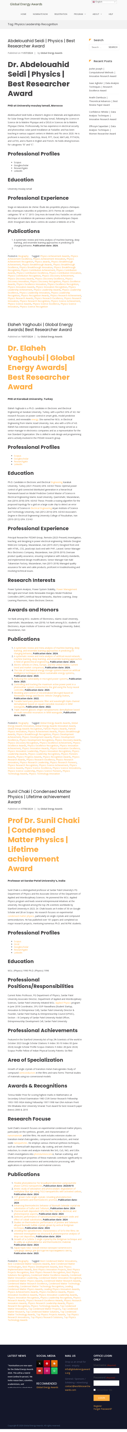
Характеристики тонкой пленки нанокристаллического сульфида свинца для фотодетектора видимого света (43, 1249)
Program (78, 14)
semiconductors (27, 1072)
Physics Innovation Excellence (65, 748)
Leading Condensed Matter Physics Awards (40, 1288)
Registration (61, 14)
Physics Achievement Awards (54, 256)
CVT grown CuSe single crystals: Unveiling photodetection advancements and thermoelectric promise (42, 1198)
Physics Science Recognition (34, 306)
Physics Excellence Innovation (31, 284)
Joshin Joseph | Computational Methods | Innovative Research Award (102, 72)
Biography (23, 256)
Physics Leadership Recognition (44, 753)
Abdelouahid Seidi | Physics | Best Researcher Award (41, 43)
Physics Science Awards (19, 303)
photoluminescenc (43, 1154)
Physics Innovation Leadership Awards (58, 1294)
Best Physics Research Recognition (47, 1272)
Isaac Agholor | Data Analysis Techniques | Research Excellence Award (104, 87)
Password (104, 1377)
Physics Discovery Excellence (49, 278)
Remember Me (104, 1389)
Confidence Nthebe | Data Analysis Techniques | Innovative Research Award (102, 115)
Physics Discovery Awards (21, 278)
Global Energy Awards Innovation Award (55, 725)
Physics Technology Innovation (44, 773)
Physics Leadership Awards (47, 289)
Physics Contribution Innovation (65, 272)
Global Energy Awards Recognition (25, 728)
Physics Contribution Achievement (38, 270)
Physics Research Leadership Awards (46, 1303)
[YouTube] (39, 1370)
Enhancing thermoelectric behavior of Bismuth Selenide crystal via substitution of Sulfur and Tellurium (47, 1207)
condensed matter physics (21, 916)
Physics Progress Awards (29, 756)
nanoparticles (20, 1142)
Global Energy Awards (26, 4)
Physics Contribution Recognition (24, 275)
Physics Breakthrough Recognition (33, 734)
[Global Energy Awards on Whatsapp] (54, 1370)
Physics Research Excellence (48, 298)
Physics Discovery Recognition (45, 281)
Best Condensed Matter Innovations (58, 1261)
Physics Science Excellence (46, 303)
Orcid (16, 944)
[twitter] (39, 1363)
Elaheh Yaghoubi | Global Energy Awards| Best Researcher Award (40, 327)
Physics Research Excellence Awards (44, 1300)
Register (98, 1405)
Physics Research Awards (20, 298)
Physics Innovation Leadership (23, 751)
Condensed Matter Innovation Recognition (60, 1277)
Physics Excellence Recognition (62, 284)
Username (105, 1365)
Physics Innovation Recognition (51, 286)
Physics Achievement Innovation (49, 258)
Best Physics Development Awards (39, 1266)
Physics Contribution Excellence (32, 272)
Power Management (66, 589)
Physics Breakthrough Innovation (36, 267)
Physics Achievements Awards (23, 1291)
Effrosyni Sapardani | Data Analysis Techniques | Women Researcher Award (102, 130)
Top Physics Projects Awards (50, 1314)
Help (111, 14)
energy (34, 419)
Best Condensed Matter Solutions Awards (29, 1263)
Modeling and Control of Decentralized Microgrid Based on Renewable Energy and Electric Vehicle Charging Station (43, 694)
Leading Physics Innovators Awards (61, 1289)
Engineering (56, 482)
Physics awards (42, 261)
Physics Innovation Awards (21, 286)
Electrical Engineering (41, 508)
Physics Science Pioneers (48, 770)
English (98, 2)
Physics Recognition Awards (35, 295)
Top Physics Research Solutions (47, 1317)
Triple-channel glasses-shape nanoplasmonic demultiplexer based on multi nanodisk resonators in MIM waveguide (47, 711)
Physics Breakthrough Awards (37, 264)
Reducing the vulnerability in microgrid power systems (41, 678)
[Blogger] (54, 1363)
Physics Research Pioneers (63, 762)
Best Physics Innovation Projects (49, 1269)
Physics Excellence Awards (52, 1291)
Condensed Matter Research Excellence (27, 1283)
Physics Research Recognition (35, 301)
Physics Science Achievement (65, 301)
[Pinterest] (47, 1363)
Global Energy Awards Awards (55, 722)
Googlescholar (21, 458)
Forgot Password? (103, 1408)
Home (23, 14)
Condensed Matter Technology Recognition (42, 1286)
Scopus (17, 455)
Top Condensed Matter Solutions (42, 1311)
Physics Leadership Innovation (34, 292)
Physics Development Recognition (36, 739)
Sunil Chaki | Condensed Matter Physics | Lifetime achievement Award (39, 797)
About (96, 14)
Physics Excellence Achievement (55, 742)
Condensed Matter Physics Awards (25, 1280)
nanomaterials (15, 1135)
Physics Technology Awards (45, 1305)
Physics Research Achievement (65, 295)
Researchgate (21, 461)
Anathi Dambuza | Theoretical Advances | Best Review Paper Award (103, 101)
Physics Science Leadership (21, 770)
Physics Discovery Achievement (58, 275)
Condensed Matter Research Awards (62, 1280)
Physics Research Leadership (34, 762)
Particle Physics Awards (55, 728)
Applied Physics (63, 1002)
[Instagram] (47, 1370)
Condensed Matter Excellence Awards (50, 1275)
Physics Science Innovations (67, 767)
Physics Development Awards (37, 737)
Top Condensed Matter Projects (44, 1308)
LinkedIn (18, 464)
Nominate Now (40, 14)
